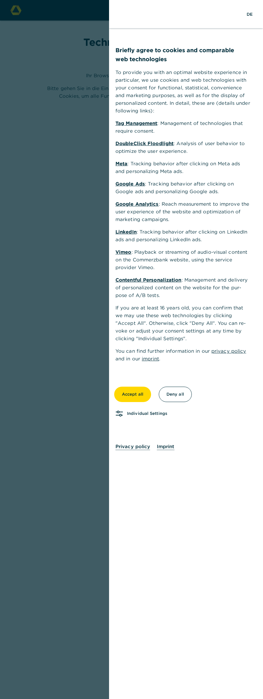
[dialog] (131, 349)
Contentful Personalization (148, 280)
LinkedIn (126, 232)
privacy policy (228, 351)
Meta (121, 163)
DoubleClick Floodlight (144, 143)
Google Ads (130, 184)
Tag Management (136, 123)
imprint (150, 359)
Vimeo (123, 252)
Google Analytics (137, 204)
